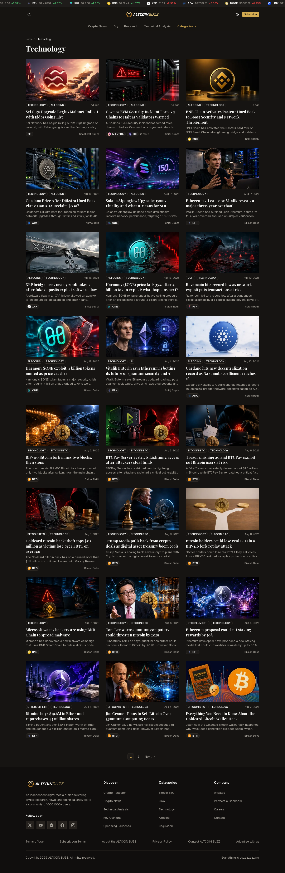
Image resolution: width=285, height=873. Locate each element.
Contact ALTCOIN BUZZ (204, 841)
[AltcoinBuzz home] (143, 14)
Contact (219, 818)
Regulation (166, 826)
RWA (162, 801)
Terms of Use (35, 841)
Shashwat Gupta (89, 134)
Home (29, 39)
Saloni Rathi (252, 139)
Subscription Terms (73, 841)
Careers (219, 809)
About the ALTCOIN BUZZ (119, 841)
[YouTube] (41, 825)
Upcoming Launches (117, 826)
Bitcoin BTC (59, 450)
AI (132, 361)
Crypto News (97, 26)
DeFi (190, 278)
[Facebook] (62, 825)
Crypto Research (125, 26)
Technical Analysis (157, 26)
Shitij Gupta (172, 134)
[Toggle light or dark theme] (237, 14)
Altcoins (57, 105)
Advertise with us (247, 841)
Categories (185, 26)
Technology (37, 105)
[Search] (29, 14)
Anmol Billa (92, 223)
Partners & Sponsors (228, 801)
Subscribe (250, 14)
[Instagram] (73, 825)
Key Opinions (112, 818)
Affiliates (219, 793)
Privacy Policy (162, 841)
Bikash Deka (252, 223)
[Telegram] (51, 825)
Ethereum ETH (198, 623)
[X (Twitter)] (30, 825)
